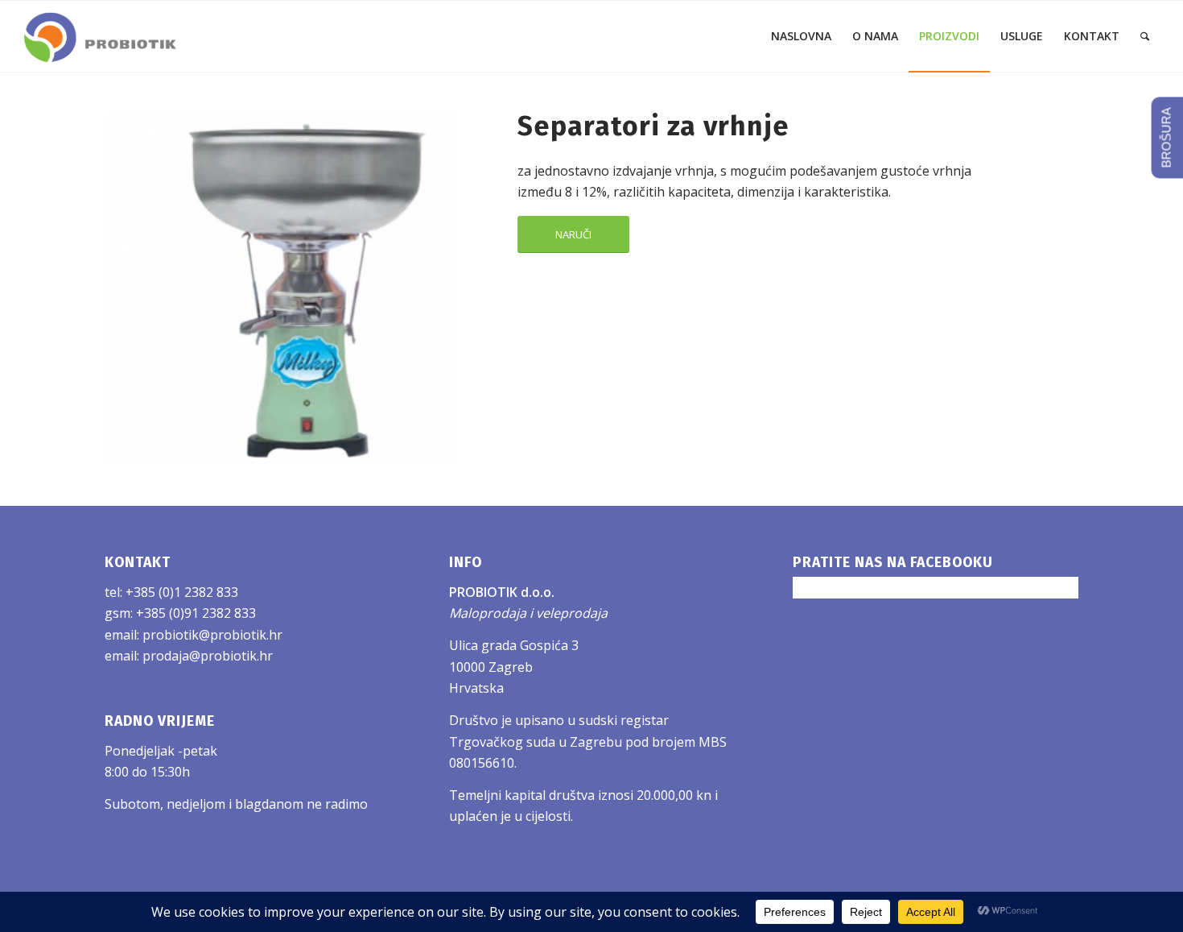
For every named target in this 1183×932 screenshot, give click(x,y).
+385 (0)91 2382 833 (196, 613)
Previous (121, 288)
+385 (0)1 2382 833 (182, 592)
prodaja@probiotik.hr (207, 656)
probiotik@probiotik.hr (212, 635)
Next (443, 288)
